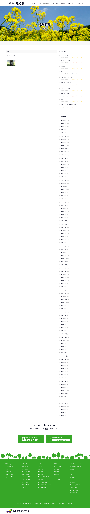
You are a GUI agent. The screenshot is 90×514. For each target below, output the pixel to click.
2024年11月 (65, 186)
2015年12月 (65, 406)
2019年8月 (64, 365)
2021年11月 (65, 299)
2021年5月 (64, 318)
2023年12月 (65, 221)
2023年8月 (65, 233)
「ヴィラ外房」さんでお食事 (68, 104)
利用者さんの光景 (65, 93)
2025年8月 (64, 158)
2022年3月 (65, 286)
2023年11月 (65, 224)
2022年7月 (65, 274)
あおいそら (73, 492)
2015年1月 (64, 415)
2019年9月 (64, 362)
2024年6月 (65, 202)
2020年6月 (64, 343)
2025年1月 (65, 180)
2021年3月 (65, 324)
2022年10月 (65, 265)
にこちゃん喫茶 (74, 490)
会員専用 (80, 3)
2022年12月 (65, 258)
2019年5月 (64, 374)
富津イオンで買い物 (66, 82)
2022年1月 (65, 293)
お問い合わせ (71, 3)
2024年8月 (64, 195)
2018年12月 (65, 390)
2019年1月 (64, 387)
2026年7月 (65, 123)
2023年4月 (65, 246)
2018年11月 (65, 393)
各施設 (46, 428)
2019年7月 (64, 368)
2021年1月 (65, 330)
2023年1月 (65, 255)
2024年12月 (65, 183)
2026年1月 (65, 142)
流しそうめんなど (65, 60)
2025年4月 (64, 170)
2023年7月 (64, 236)
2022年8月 (65, 271)
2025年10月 (65, 151)
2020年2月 (64, 346)
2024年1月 (64, 217)
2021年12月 (65, 296)
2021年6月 (65, 315)
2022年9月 (65, 268)
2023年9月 (65, 230)
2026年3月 (65, 136)
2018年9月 (64, 400)
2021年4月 (64, 321)
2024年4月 (64, 208)
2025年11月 (65, 148)
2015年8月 (64, 409)
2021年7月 (65, 312)
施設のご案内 (46, 3)
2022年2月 (65, 290)
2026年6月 (65, 126)
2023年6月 (65, 239)
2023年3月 (64, 249)
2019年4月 (64, 378)
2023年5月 (65, 242)
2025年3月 (64, 173)
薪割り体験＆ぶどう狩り (67, 77)
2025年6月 (65, 164)
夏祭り (62, 71)
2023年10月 (65, 227)
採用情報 (63, 3)
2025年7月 (64, 161)
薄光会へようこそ (36, 3)
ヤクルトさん (64, 55)
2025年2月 (64, 177)
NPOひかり (73, 477)
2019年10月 (65, 359)
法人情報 (55, 3)
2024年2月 (64, 214)
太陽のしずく (74, 487)
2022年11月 (65, 261)
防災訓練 (63, 66)
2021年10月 (65, 302)
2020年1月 (64, 349)
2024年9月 (64, 192)
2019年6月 (64, 371)
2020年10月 (65, 340)
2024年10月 (65, 189)
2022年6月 (65, 277)
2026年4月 (65, 133)
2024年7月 (64, 199)
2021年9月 (65, 305)
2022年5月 (65, 280)
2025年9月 (65, 155)
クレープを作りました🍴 (67, 88)
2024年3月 (65, 211)
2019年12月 (65, 352)
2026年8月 (65, 120)
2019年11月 (65, 356)
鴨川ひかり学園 (74, 485)
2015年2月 (64, 412)
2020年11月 (65, 337)
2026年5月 (65, 129)
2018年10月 (65, 396)
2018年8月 (64, 403)
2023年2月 (65, 252)
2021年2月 (64, 327)
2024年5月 (65, 205)
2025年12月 (65, 145)
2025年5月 (64, 167)
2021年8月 (65, 308)
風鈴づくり (64, 99)
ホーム (19, 503)
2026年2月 (65, 139)
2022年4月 (64, 283)
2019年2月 (64, 384)
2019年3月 (64, 381)
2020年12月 (65, 334)
